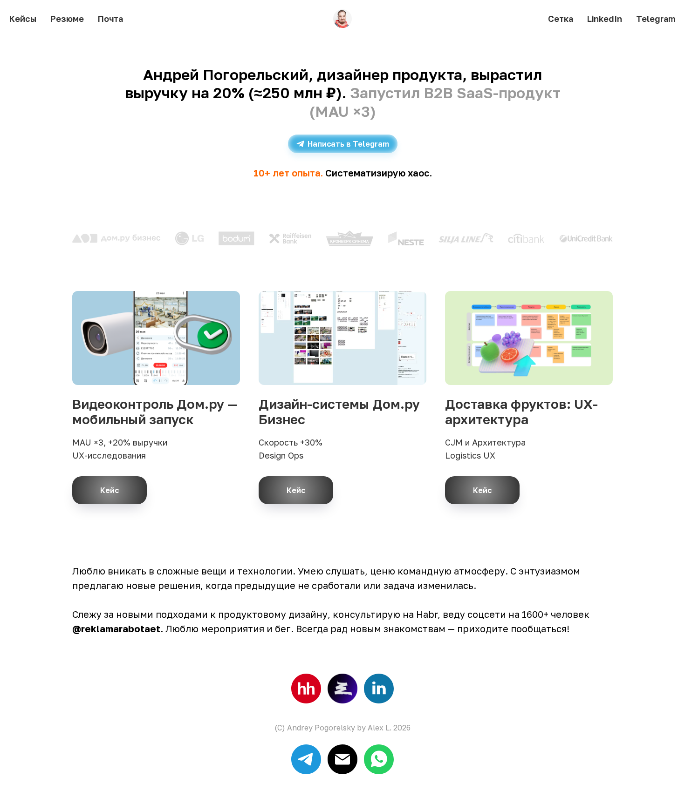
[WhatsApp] (379, 759)
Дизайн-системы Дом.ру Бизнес (339, 411)
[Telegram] (306, 759)
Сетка (560, 19)
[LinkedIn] (379, 688)
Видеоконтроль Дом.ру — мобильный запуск (154, 411)
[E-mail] (342, 759)
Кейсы (22, 19)
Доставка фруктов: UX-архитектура (521, 411)
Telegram (656, 19)
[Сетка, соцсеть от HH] (342, 688)
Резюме (67, 19)
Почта (110, 19)
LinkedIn (604, 19)
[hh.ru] (306, 688)
